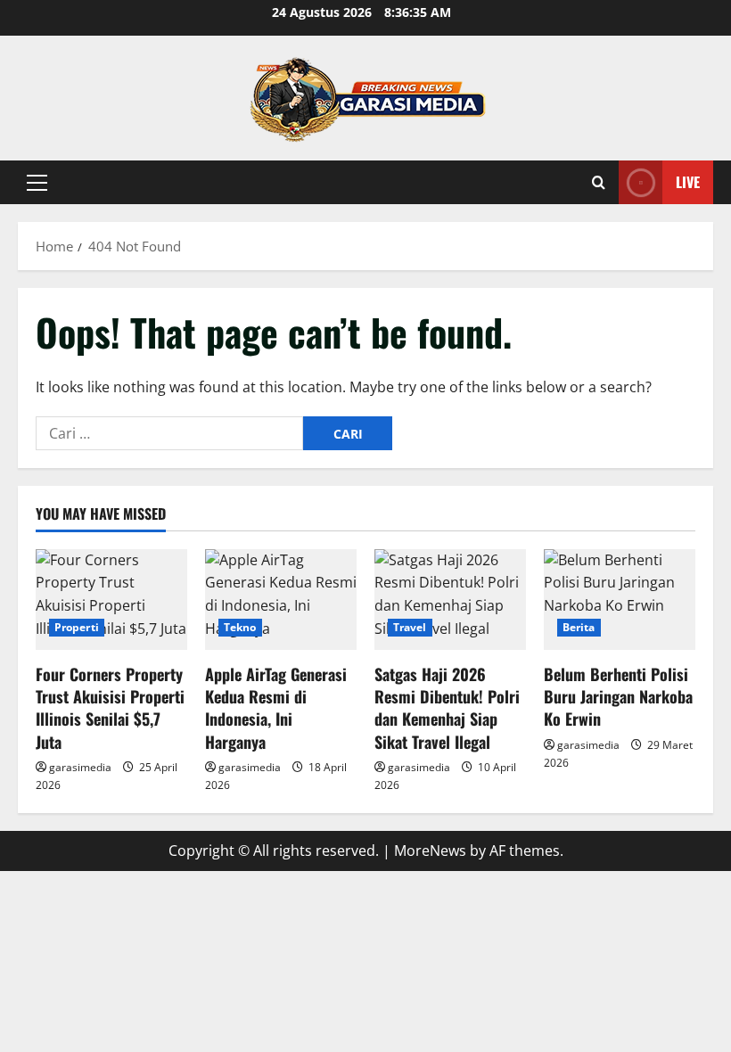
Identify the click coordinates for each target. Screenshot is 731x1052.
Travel (410, 627)
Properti (76, 627)
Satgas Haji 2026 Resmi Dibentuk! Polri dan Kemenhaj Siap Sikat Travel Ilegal (447, 707)
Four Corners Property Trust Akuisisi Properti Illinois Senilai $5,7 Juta (110, 707)
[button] (37, 182)
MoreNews (430, 850)
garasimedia (80, 767)
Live (688, 182)
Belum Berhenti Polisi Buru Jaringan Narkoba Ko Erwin (618, 696)
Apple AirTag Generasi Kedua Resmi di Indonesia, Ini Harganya (276, 707)
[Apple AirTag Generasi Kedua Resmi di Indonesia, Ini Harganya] (281, 599)
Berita (579, 627)
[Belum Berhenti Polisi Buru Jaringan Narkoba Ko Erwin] (619, 599)
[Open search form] (598, 182)
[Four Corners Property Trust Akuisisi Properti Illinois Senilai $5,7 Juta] (111, 599)
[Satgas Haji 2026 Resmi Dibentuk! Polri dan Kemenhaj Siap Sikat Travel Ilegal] (450, 599)
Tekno (240, 627)
